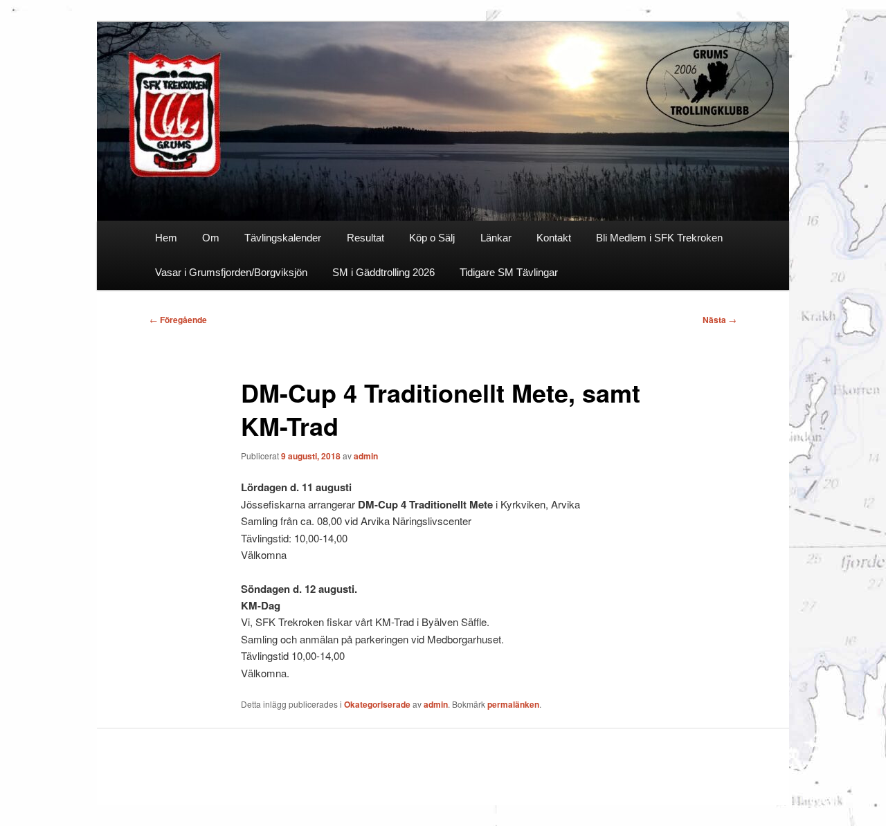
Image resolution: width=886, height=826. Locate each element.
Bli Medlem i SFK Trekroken (659, 238)
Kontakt (553, 238)
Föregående (178, 319)
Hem (166, 238)
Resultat (365, 238)
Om (210, 238)
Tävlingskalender (282, 238)
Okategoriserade (377, 704)
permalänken (513, 704)
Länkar (496, 238)
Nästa (719, 319)
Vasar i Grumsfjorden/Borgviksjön (231, 272)
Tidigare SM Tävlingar (509, 272)
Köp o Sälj (432, 238)
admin (366, 456)
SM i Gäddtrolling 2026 (383, 272)
